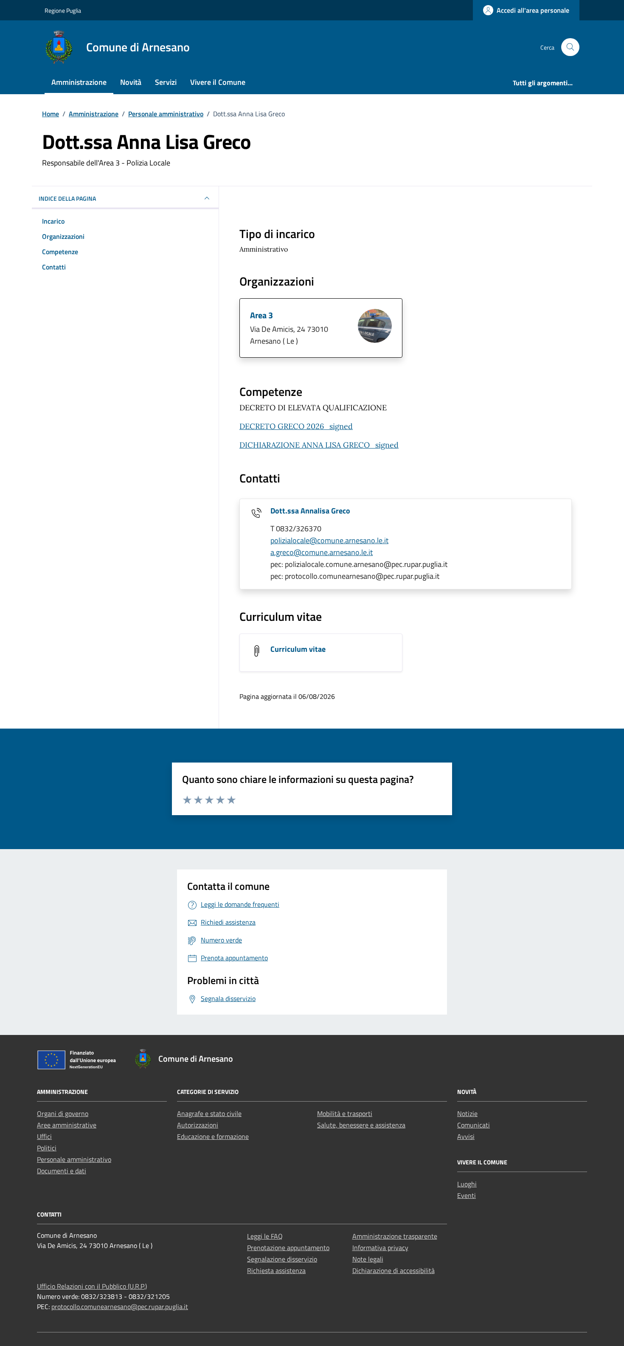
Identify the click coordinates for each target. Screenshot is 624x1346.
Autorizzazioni (197, 1125)
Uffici (44, 1136)
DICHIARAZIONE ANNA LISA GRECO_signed (319, 445)
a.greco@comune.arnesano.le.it (321, 552)
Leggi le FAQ (265, 1236)
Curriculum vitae (298, 649)
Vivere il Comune (217, 82)
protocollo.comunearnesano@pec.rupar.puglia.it (119, 1306)
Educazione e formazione (213, 1136)
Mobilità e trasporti (344, 1113)
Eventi (466, 1195)
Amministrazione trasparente (394, 1236)
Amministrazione (79, 82)
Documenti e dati (61, 1171)
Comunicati (473, 1125)
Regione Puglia (63, 10)
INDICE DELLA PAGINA (67, 198)
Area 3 (261, 315)
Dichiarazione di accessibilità (393, 1270)
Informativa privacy (380, 1247)
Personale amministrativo (74, 1159)
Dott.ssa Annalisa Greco (310, 510)
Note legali (367, 1259)
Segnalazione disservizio (282, 1259)
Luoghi (467, 1184)
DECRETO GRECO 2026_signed (296, 426)
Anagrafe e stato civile (209, 1113)
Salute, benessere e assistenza (361, 1125)
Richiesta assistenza (276, 1270)
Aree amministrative (66, 1125)
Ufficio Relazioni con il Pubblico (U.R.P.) (92, 1286)
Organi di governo (62, 1113)
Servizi (166, 82)
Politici (46, 1148)
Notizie (467, 1113)
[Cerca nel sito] (570, 47)
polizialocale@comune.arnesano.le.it (329, 540)
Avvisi (466, 1136)
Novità (130, 82)
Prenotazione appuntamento (288, 1247)
